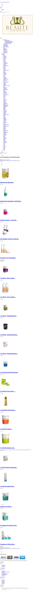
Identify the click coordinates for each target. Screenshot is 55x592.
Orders (3, 580)
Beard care (5, 56)
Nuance (5, 117)
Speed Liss (5, 138)
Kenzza (4, 91)
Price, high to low (17, 160)
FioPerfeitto (5, 77)
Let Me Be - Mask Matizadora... (9, 334)
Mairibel (5, 104)
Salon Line (5, 132)
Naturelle (5, 113)
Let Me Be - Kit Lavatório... (8, 297)
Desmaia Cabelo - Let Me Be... (8, 220)
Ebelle (4, 71)
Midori (4, 107)
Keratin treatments (6, 40)
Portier (4, 125)
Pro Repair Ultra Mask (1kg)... (8, 525)
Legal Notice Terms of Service (6, 571)
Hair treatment (4, 39)
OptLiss (5, 121)
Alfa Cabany (5, 62)
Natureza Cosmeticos (6, 114)
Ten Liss (5, 140)
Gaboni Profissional (6, 81)
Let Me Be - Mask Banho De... (8, 316)
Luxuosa (5, 102)
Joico (4, 90)
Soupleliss (5, 137)
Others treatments (6, 45)
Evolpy (4, 74)
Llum (4, 97)
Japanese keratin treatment (8, 43)
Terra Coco (5, 141)
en (2, 4)
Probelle (5, 127)
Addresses (3, 582)
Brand (4, 58)
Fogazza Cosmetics (6, 79)
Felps (4, 76)
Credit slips (3, 581)
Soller (4, 136)
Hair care (5, 55)
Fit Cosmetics (5, 78)
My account (2, 2)
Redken (5, 129)
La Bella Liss (5, 92)
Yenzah (4, 148)
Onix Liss (5, 120)
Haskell (4, 84)
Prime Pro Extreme (6, 126)
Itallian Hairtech (6, 89)
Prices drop (3, 565)
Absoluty (5, 60)
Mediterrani (5, 106)
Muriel (4, 108)
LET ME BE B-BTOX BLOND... (9, 372)
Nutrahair (5, 118)
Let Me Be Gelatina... (6, 429)
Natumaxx (5, 112)
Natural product (6, 52)
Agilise (4, 61)
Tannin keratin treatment (8, 42)
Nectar (4, 115)
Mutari (4, 109)
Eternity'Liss (5, 73)
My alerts (3, 583)
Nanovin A (5, 111)
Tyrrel (4, 144)
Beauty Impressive (6, 65)
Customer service (4, 574)
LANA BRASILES (6, 94)
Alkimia (5, 64)
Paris (4, 123)
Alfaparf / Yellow (6, 63)
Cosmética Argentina (6, 70)
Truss (4, 143)
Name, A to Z (5, 160)
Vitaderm (5, 145)
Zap (4, 150)
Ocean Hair (5, 119)
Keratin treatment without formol (9, 41)
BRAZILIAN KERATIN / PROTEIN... (11, 201)
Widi (4, 147)
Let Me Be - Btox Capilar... (7, 278)
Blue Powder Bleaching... (7, 182)
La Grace (5, 93)
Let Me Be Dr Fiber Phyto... (8, 410)
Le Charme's (5, 95)
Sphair (4, 139)
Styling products (6, 51)
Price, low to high (12, 160)
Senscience (5, 134)
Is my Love (5, 88)
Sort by (1, 159)
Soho (4, 135)
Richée (4, 131)
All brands (4, 59)
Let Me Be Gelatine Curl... (7, 448)
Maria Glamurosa (6, 105)
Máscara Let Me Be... (6, 506)
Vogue (4, 146)
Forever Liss (5, 80)
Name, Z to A (8, 160)
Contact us (3, 575)
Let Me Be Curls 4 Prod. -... (7, 391)
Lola (4, 98)
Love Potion (5, 100)
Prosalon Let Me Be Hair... (7, 544)
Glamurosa (5, 82)
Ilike (4, 86)
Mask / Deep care (6, 49)
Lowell (4, 101)
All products (5, 57)
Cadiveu (5, 68)
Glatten (4, 83)
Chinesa (5, 69)
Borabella (5, 67)
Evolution (5, 75)
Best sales (3, 566)
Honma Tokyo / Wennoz (7, 85)
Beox (4, 66)
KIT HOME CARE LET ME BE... (9, 239)
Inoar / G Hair (5, 87)
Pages (1, 161)
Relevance (1, 160)
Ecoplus (5, 72)
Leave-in (5, 50)
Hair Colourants (6, 46)
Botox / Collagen (6, 44)
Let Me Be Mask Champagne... (8, 467)
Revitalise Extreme (6, 130)
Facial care (3, 54)
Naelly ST (5, 110)
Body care (3, 53)
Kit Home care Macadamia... (8, 258)
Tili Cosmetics (5, 142)
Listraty (4, 96)
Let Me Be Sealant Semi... (7, 486)
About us (3, 572)
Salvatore (5, 133)
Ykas (4, 149)
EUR (2, 9)
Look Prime (5, 99)
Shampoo (5, 48)
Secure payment (4, 573)
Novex (4, 116)
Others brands (5, 122)
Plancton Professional (6, 124)
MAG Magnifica (6, 103)
